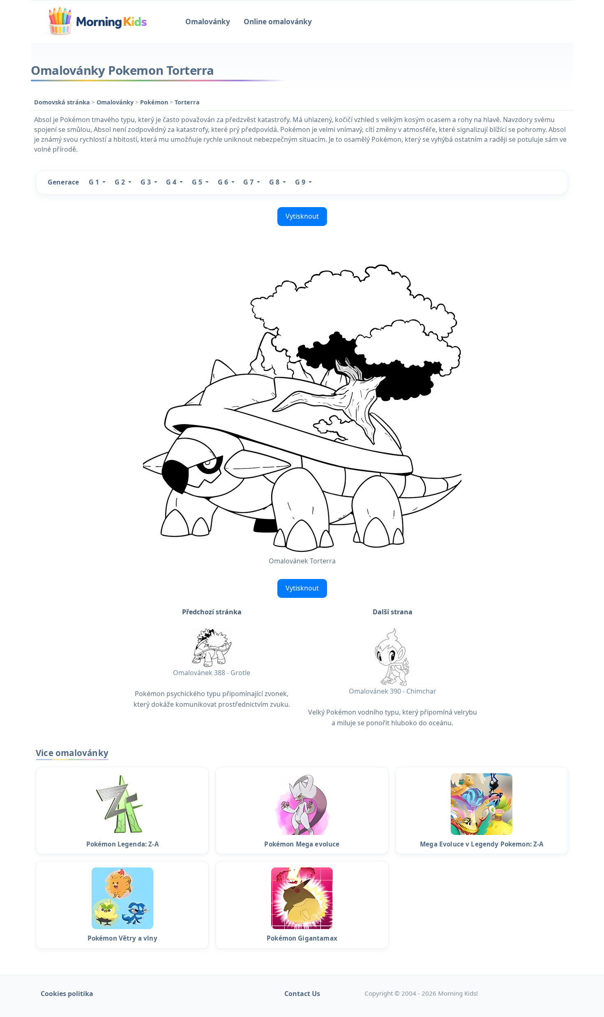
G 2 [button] (121, 182)
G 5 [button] (198, 182)
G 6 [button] (224, 182)
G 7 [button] (249, 182)
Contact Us (302, 993)
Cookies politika (67, 993)
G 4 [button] (172, 182)
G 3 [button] (146, 182)
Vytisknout (302, 216)
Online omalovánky (278, 21)
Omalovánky (207, 21)
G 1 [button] (95, 182)
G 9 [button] (301, 182)
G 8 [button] (275, 182)
